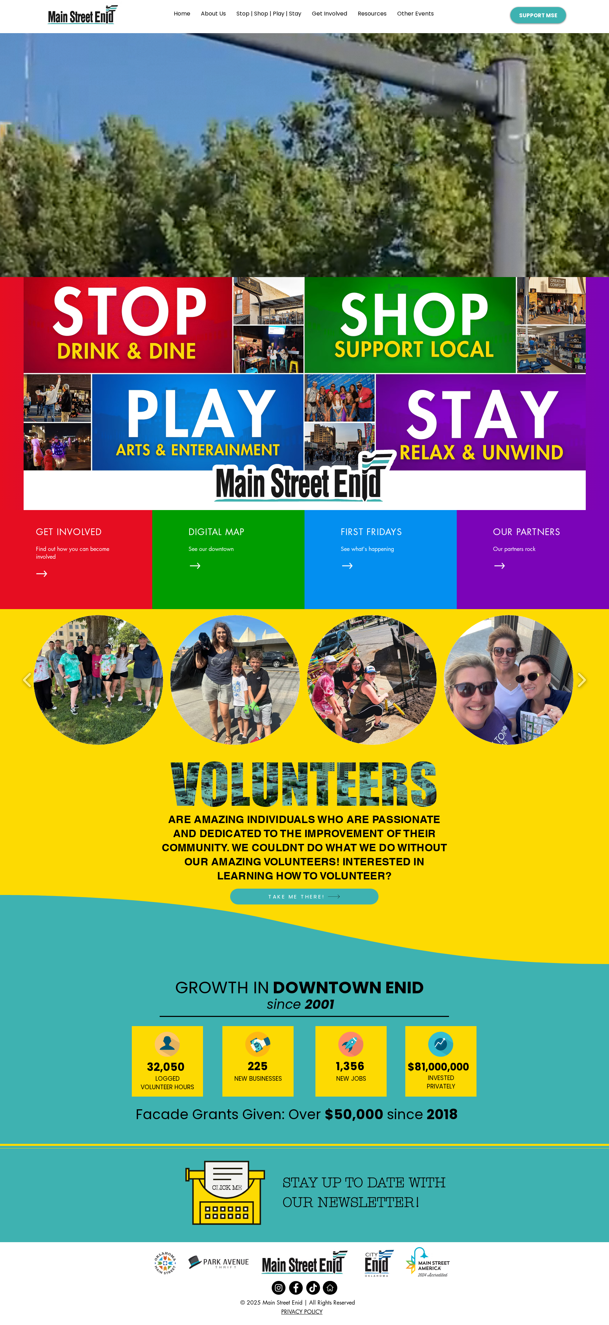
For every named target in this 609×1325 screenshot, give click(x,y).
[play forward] (582, 680)
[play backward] (27, 680)
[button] (269, 16)
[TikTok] (313, 1288)
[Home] (330, 1288)
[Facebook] (296, 1288)
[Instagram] (278, 1288)
